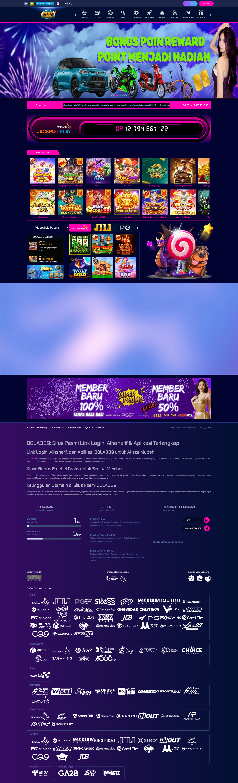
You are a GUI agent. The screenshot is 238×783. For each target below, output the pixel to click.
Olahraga (136, 17)
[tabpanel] (119, 60)
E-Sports (175, 17)
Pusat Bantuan (74, 427)
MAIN (44, 170)
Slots (97, 17)
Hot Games (84, 17)
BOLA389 (30, 458)
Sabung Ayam (188, 17)
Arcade (162, 17)
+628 (187, 520)
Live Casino (110, 17)
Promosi (201, 17)
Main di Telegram (46, 3)
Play (65, 131)
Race (123, 17)
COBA (81, 241)
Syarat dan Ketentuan (94, 427)
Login (190, 3)
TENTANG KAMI (57, 427)
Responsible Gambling (37, 427)
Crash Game (149, 17)
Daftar (206, 3)
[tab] (80, 228)
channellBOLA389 (193, 528)
